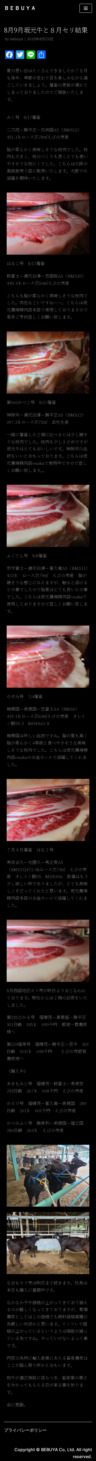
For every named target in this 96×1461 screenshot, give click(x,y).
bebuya (16, 39)
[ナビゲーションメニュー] (85, 8)
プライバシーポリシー (25, 1430)
